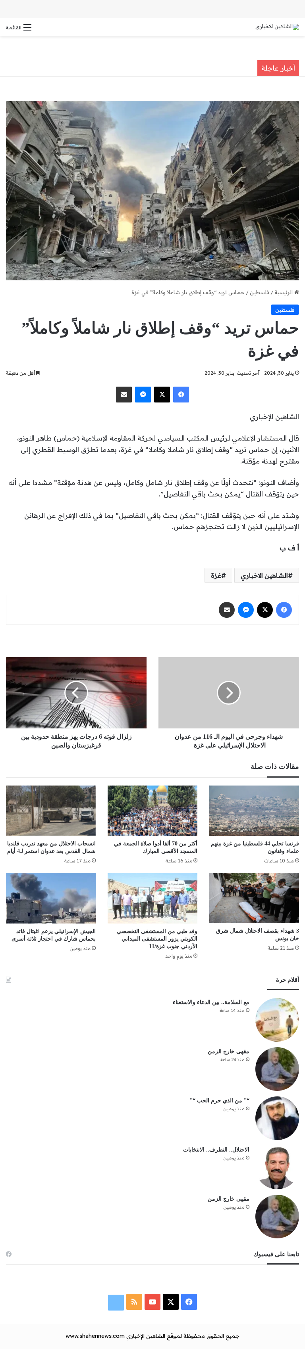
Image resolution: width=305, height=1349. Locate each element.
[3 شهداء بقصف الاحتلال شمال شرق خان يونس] (254, 898)
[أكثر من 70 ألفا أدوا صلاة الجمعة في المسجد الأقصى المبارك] (152, 811)
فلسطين (259, 292)
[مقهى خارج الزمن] (277, 1069)
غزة (216, 575)
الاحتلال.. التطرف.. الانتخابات (216, 1150)
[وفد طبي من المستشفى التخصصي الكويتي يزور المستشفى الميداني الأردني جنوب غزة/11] (152, 898)
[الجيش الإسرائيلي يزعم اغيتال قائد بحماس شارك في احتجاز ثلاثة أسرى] (51, 898)
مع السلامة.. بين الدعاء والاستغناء (211, 1002)
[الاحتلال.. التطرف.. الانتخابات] (277, 1167)
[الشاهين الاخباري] (277, 27)
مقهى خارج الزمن (228, 1051)
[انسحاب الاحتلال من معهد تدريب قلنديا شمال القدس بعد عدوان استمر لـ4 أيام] (51, 811)
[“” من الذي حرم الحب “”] (277, 1118)
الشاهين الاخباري (264, 575)
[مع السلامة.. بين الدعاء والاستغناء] (277, 1020)
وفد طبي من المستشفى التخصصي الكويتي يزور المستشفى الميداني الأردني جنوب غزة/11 (157, 938)
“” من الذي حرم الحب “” (219, 1101)
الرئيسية (284, 292)
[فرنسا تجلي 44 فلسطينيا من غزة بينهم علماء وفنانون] (254, 811)
